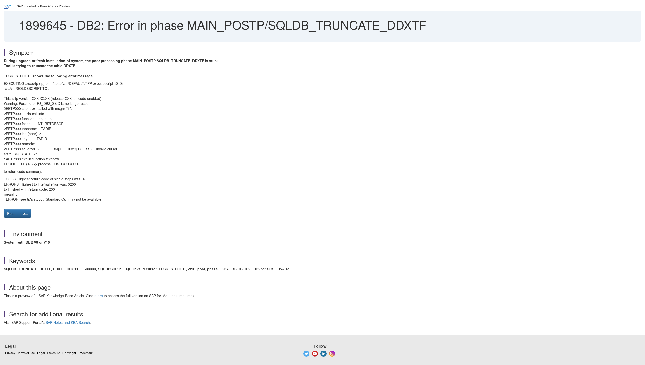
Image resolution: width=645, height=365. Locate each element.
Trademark (85, 353)
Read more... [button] (17, 213)
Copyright (69, 353)
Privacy (10, 353)
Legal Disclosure (48, 353)
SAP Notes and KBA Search (68, 322)
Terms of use (26, 353)
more (98, 295)
